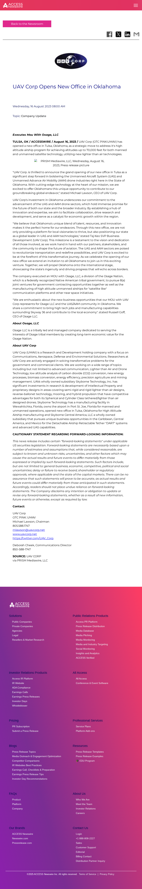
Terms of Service (87, 874)
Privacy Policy (107, 874)
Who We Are (83, 799)
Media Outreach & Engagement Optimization (36, 756)
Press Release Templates (90, 751)
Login (79, 833)
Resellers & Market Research (28, 639)
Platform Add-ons (85, 731)
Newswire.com (20, 838)
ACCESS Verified (85, 657)
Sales (79, 843)
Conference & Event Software (92, 683)
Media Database (85, 630)
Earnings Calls (20, 692)
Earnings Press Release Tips (28, 774)
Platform (16, 804)
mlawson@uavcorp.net (29, 530)
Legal (15, 635)
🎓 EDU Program (85, 760)
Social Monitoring (85, 648)
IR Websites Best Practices (27, 765)
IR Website (18, 683)
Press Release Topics (24, 751)
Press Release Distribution (90, 626)
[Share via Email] (136, 34)
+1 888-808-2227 (85, 838)
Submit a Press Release (25, 731)
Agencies (17, 630)
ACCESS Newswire (22, 833)
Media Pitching (84, 635)
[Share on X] (118, 34)
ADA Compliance (21, 687)
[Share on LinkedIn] (127, 34)
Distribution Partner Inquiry (90, 861)
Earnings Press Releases (26, 696)
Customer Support (86, 847)
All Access (81, 678)
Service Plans (83, 726)
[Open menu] (136, 5)
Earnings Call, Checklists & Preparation (33, 769)
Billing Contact (83, 856)
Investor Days (19, 701)
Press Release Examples (89, 756)
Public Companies (22, 621)
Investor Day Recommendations (29, 778)
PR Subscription (21, 726)
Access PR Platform (86, 621)
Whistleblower (19, 705)
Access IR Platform (22, 678)
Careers (80, 813)
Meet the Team (84, 804)
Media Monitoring (85, 639)
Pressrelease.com (22, 843)
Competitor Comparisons (25, 760)
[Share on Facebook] (109, 34)
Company (17, 808)
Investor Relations (86, 808)
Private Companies (22, 626)
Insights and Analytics (87, 653)
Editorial (80, 852)
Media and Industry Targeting (92, 644)
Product (16, 799)
